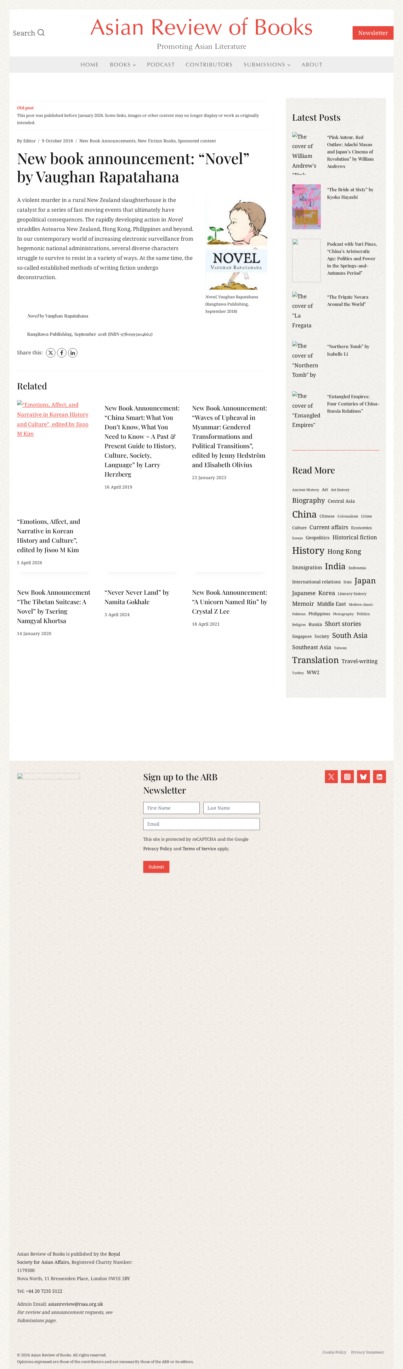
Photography (343, 614)
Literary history (352, 593)
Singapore (302, 636)
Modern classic (361, 604)
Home (90, 64)
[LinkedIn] (72, 353)
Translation (315, 660)
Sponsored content (197, 141)
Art (325, 489)
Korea (326, 593)
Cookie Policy (334, 1352)
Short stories (343, 624)
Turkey (298, 673)
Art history (340, 489)
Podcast (161, 64)
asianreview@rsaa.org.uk (75, 1304)
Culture (299, 527)
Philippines (319, 613)
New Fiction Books (157, 141)
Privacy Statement (367, 1352)
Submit (156, 867)
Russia (315, 624)
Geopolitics (318, 538)
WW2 (313, 672)
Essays (297, 538)
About (312, 64)
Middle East (331, 603)
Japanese (303, 593)
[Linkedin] (379, 776)
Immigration (307, 567)
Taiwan (340, 647)
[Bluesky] (363, 776)
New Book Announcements (107, 141)
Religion (299, 624)
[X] (50, 353)
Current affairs (328, 527)
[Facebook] (61, 353)
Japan (365, 580)
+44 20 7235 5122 (44, 1291)
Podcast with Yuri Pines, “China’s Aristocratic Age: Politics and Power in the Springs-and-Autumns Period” (352, 258)
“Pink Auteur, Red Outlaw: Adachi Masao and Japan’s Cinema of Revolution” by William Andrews (350, 151)
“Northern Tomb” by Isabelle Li (348, 350)
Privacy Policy (157, 848)
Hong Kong (344, 551)
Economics (361, 527)
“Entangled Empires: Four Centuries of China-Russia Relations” (353, 403)
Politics (363, 613)
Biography (308, 500)
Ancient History (305, 489)
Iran (347, 582)
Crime (366, 515)
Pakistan (299, 614)
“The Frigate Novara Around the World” (347, 300)
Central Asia (341, 501)
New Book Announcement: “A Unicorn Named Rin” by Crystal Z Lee (229, 601)
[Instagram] (347, 776)
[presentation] (54, 456)
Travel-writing (359, 661)
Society (322, 636)
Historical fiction (354, 537)
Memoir (303, 603)
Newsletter (373, 33)
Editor (29, 141)
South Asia (350, 635)
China (304, 514)
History (308, 550)
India (335, 566)
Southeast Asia (311, 647)
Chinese (327, 516)
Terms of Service (199, 848)
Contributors (209, 64)
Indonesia (357, 567)
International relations (316, 582)
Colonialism (348, 516)
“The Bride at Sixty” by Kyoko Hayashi (350, 193)
